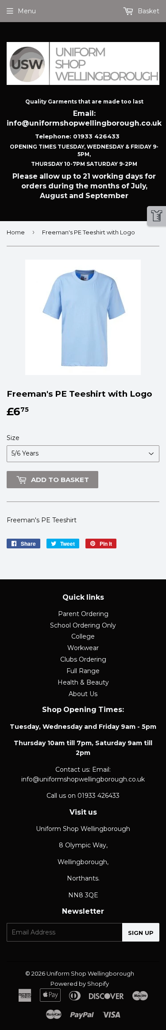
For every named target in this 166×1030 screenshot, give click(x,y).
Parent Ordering (83, 614)
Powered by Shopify (79, 983)
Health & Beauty (83, 682)
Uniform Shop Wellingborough (90, 973)
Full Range (83, 671)
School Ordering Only (83, 625)
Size (13, 438)
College (83, 636)
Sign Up (141, 932)
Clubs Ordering (83, 659)
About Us (83, 694)
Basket (147, 11)
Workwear (83, 648)
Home (16, 232)
